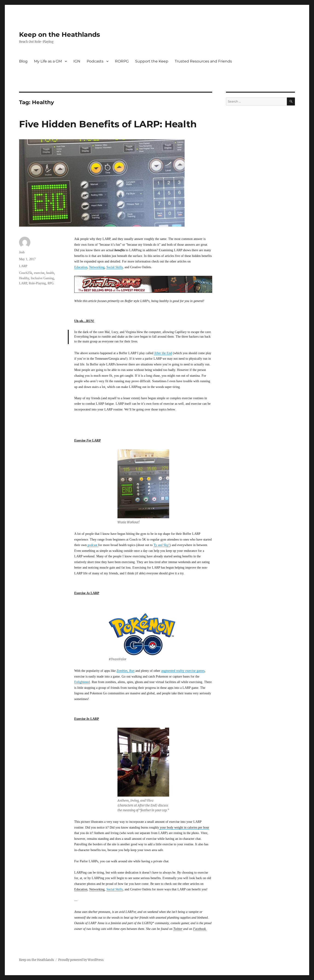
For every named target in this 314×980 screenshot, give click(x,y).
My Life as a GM (48, 61)
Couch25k (25, 273)
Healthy (24, 278)
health (50, 273)
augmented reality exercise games (183, 670)
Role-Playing (37, 283)
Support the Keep (151, 61)
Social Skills (114, 267)
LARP (23, 266)
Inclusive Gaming (42, 278)
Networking (97, 267)
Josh (22, 252)
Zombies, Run (125, 670)
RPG (51, 283)
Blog (23, 61)
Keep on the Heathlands (59, 34)
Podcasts (95, 61)
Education (80, 267)
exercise (39, 273)
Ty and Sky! (162, 545)
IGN (76, 61)
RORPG (122, 61)
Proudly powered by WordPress (81, 960)
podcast (93, 545)
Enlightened (82, 682)
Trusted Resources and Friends (203, 61)
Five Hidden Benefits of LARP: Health (108, 124)
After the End (163, 353)
